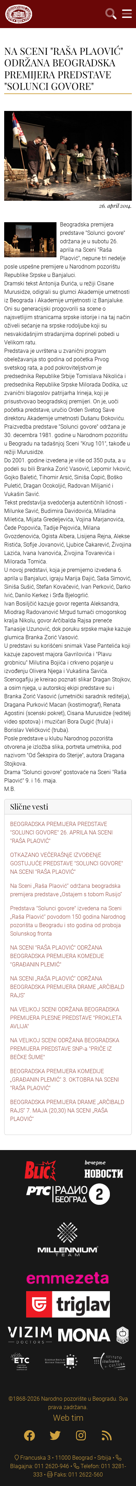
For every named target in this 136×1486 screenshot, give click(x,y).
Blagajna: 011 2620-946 (39, 1466)
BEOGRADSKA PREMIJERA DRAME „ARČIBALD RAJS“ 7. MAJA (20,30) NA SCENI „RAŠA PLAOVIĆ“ (67, 1110)
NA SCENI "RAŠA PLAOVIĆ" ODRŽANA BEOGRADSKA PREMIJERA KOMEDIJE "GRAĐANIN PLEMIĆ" (57, 956)
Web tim (68, 1418)
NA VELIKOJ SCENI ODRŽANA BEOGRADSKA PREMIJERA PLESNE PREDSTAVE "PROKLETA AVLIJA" (66, 1018)
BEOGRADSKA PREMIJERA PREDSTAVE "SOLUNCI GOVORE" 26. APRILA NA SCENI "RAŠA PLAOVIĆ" (61, 832)
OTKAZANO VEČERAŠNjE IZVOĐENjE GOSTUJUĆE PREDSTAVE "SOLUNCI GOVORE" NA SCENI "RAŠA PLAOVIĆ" (66, 863)
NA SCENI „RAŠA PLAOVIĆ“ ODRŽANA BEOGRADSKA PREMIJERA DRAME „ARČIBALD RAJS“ (67, 987)
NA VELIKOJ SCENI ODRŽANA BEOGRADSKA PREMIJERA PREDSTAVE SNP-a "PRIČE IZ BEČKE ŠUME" (64, 1049)
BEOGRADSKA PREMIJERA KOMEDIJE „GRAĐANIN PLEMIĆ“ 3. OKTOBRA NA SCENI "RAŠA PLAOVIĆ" (64, 1079)
